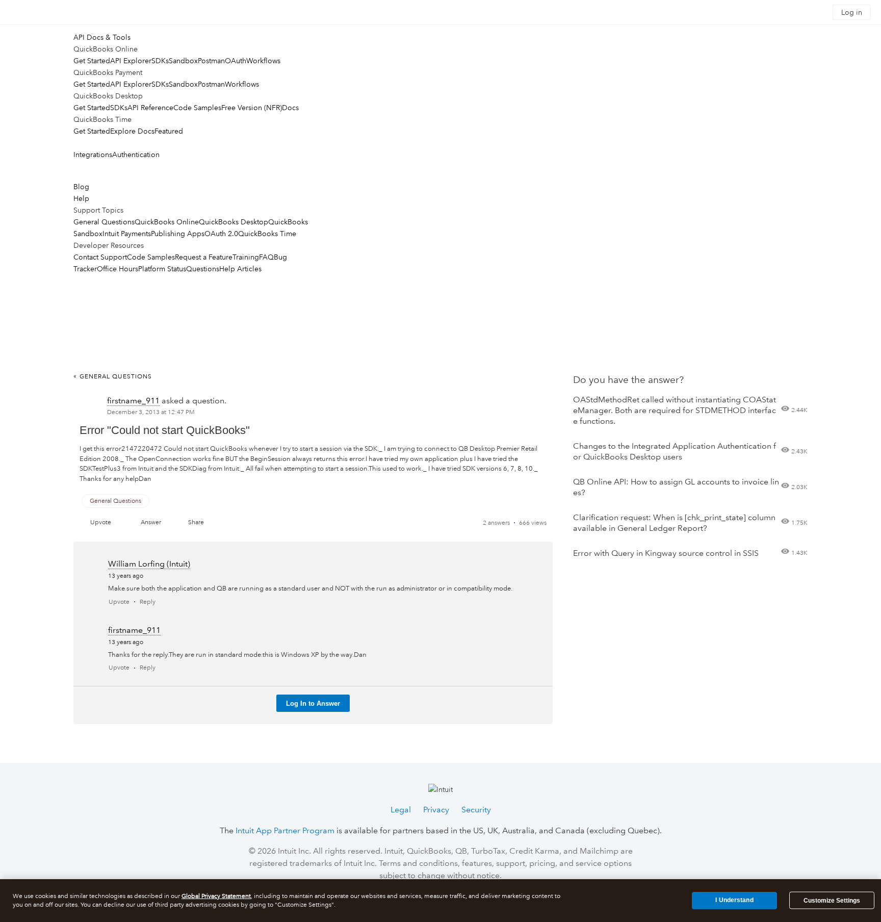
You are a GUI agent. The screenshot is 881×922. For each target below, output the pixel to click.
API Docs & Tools (102, 37)
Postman (211, 60)
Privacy (436, 809)
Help (81, 198)
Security (476, 809)
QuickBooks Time (267, 233)
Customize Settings (832, 900)
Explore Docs (132, 131)
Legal (401, 809)
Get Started (91, 60)
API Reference (150, 107)
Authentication (136, 154)
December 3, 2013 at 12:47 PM (151, 412)
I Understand (734, 900)
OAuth (235, 60)
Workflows (263, 60)
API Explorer (130, 60)
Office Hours (117, 268)
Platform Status (162, 268)
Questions (202, 268)
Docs (290, 107)
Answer (151, 522)
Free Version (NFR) (251, 107)
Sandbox (183, 60)
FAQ (266, 257)
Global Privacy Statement (216, 896)
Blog (81, 186)
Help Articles (240, 268)
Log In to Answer (313, 703)
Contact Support (100, 257)
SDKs (160, 60)
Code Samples (197, 107)
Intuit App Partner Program (285, 830)
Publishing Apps (177, 233)
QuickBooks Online (167, 221)
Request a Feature (203, 257)
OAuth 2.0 (221, 233)
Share (196, 522)
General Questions (104, 221)
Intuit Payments (126, 233)
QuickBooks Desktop (233, 221)
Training (245, 257)
